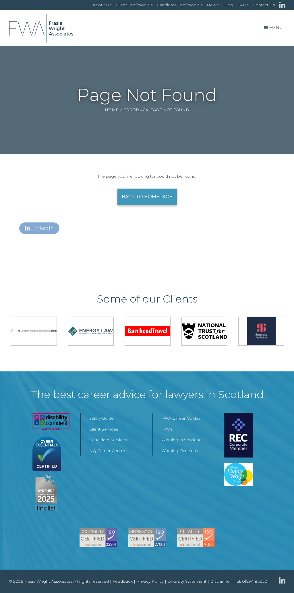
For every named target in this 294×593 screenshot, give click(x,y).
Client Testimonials (134, 4)
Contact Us (264, 4)
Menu (276, 27)
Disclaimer (220, 581)
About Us (101, 4)
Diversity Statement (186, 581)
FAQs (242, 4)
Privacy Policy (150, 581)
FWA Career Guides (180, 418)
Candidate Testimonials (179, 4)
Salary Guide (101, 418)
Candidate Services (108, 439)
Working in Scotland (181, 439)
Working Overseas (179, 450)
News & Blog (220, 4)
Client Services (103, 429)
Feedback (123, 581)
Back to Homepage (147, 196)
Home (112, 109)
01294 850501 (255, 581)
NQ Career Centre (107, 450)
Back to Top (278, 577)
